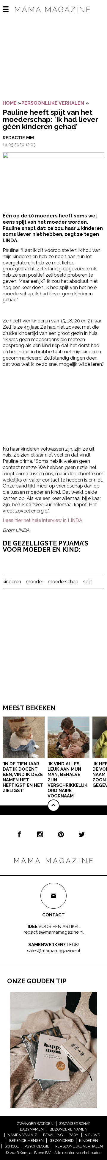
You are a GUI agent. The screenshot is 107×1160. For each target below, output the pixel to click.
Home (10, 103)
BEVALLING (53, 1135)
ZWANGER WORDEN (35, 1123)
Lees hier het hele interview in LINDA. (43, 520)
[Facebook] (19, 834)
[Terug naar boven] (53, 805)
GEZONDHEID (61, 1140)
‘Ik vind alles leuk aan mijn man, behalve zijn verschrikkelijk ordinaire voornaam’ (67, 780)
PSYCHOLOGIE (37, 1146)
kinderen (12, 581)
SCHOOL (11, 1146)
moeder (34, 581)
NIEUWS (92, 1135)
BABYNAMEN (32, 1129)
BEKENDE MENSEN (26, 1140)
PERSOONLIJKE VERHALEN (52, 103)
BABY (73, 1135)
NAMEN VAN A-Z (22, 1135)
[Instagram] (40, 834)
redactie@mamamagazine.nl (53, 932)
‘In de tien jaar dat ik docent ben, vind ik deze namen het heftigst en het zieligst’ (23, 777)
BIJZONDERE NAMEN (68, 1129)
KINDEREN (88, 1140)
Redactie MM (18, 137)
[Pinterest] (60, 834)
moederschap (63, 581)
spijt (87, 581)
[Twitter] (81, 834)
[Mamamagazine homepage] (53, 15)
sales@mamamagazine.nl (53, 950)
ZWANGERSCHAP (74, 1123)
